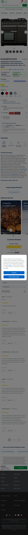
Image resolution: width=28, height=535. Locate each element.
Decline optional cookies (14, 276)
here (10, 265)
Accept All (14, 272)
